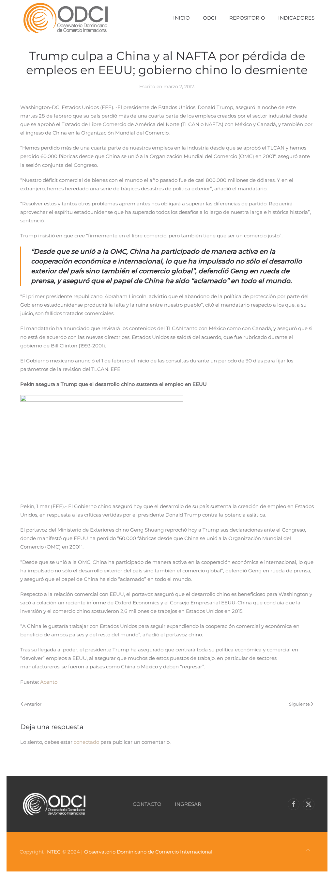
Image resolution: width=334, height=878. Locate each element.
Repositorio (247, 18)
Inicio (181, 18)
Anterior (32, 704)
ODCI (209, 18)
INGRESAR (188, 804)
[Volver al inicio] (65, 18)
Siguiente (299, 704)
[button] (308, 851)
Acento (48, 682)
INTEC (53, 852)
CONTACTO (147, 804)
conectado (86, 742)
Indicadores (296, 18)
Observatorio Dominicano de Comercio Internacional (148, 852)
